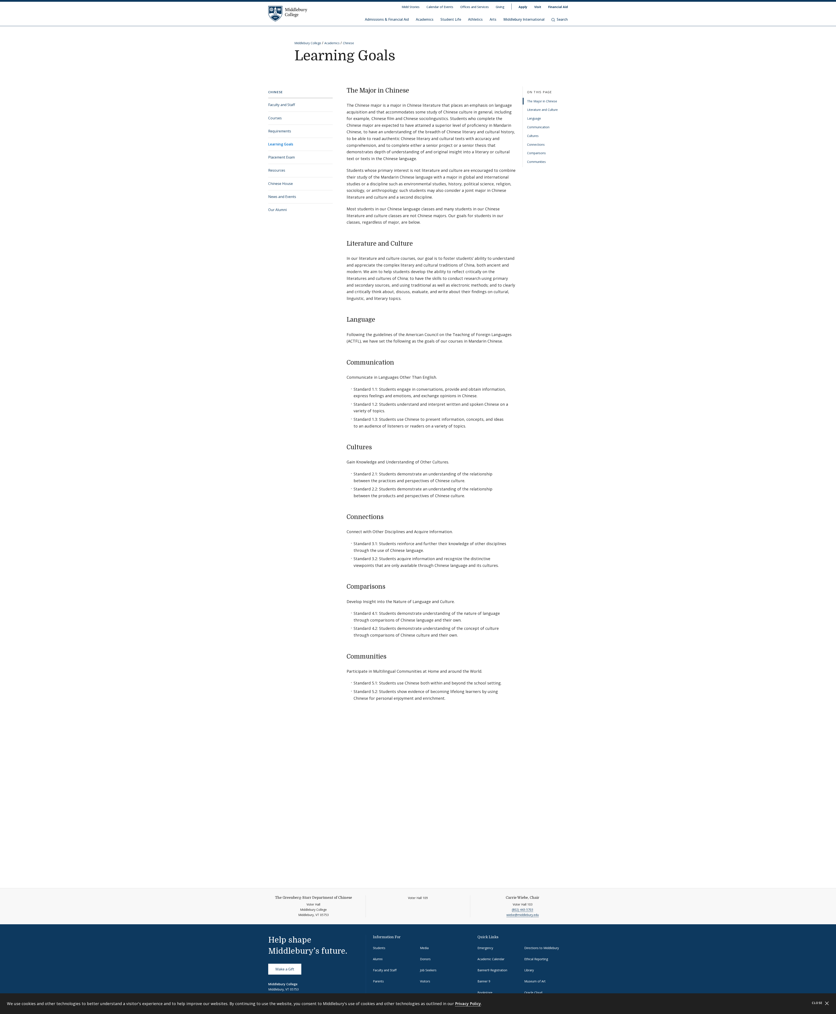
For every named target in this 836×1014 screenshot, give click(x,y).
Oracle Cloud (533, 992)
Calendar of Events (439, 7)
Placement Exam (281, 157)
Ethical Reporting (536, 959)
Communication (538, 127)
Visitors (425, 981)
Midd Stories (411, 7)
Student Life (450, 19)
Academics (424, 19)
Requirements (279, 131)
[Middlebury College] (287, 13)
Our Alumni (277, 209)
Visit (537, 7)
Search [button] (562, 19)
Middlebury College (307, 43)
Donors (425, 959)
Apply (523, 7)
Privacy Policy (468, 1003)
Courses (275, 118)
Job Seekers (428, 970)
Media (424, 948)
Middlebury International (523, 19)
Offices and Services (474, 7)
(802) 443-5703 (522, 910)
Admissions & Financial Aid (387, 19)
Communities (536, 162)
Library (529, 970)
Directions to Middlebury (541, 948)
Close (818, 1003)
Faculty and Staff (281, 104)
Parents (378, 981)
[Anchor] (413, 90)
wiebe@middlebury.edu (522, 915)
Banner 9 (483, 981)
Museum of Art (535, 981)
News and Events (282, 196)
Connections (536, 144)
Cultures (533, 136)
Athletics (475, 19)
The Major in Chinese (542, 101)
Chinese (348, 43)
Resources (276, 170)
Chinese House (280, 183)
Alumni (378, 959)
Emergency (485, 948)
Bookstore (484, 992)
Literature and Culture (542, 110)
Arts (493, 19)
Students (379, 948)
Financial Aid (558, 7)
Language (534, 118)
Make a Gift (284, 969)
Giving (500, 7)
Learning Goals (280, 144)
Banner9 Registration (492, 970)
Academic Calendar (490, 959)
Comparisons (536, 153)
